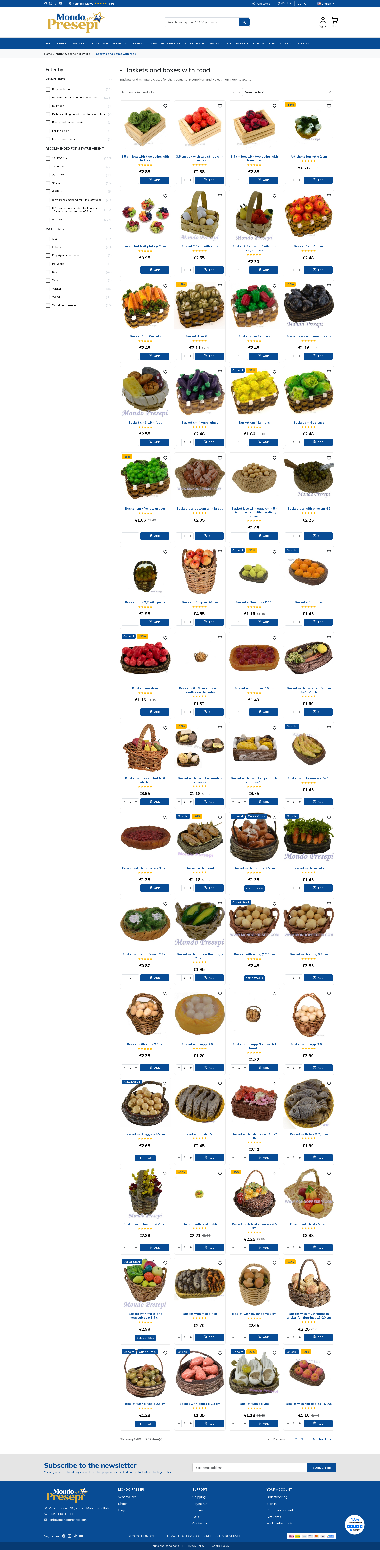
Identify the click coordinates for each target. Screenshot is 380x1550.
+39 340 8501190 (64, 1514)
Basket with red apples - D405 (309, 1404)
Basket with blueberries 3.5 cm (145, 868)
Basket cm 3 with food (145, 422)
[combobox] (207, 22)
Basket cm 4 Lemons (254, 422)
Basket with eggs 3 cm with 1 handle (254, 1046)
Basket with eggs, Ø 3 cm (309, 954)
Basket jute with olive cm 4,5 (308, 508)
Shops (122, 1504)
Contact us (200, 1523)
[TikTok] (55, 3)
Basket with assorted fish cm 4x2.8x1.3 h (309, 690)
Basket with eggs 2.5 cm (145, 1044)
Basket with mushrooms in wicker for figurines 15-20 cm (309, 1315)
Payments (199, 1504)
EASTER (213, 43)
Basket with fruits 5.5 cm (309, 1224)
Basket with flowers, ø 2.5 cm (145, 1224)
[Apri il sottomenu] (144, 43)
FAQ (195, 1517)
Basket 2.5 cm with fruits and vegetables (254, 248)
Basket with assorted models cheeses (200, 780)
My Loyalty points (280, 1523)
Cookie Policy (220, 1546)
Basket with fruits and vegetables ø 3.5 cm (145, 1315)
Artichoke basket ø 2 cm (309, 156)
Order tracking (277, 1497)
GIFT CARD (304, 43)
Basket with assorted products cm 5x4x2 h (254, 780)
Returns (198, 1510)
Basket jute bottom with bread (199, 508)
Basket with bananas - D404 (308, 778)
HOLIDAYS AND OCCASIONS (181, 43)
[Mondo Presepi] (67, 1496)
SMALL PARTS (278, 43)
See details (254, 888)
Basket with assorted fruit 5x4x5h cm (145, 780)
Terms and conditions (165, 1546)
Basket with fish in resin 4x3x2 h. (254, 1136)
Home (49, 43)
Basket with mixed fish (200, 1314)
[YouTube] (60, 3)
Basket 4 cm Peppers (254, 336)
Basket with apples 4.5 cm (254, 688)
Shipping (199, 1497)
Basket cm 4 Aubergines (200, 422)
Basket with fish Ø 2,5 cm (309, 1134)
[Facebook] (45, 3)
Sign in (272, 1504)
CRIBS (152, 43)
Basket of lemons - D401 (254, 602)
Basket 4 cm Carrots (145, 336)
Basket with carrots (309, 868)
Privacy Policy (195, 1546)
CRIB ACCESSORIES (71, 43)
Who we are (127, 1497)
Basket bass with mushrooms (309, 336)
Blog (121, 1510)
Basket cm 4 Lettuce (308, 422)
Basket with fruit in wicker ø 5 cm (254, 1226)
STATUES (98, 43)
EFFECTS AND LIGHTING (244, 43)
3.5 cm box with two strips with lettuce (145, 158)
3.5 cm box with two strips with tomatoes (254, 158)
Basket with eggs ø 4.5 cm (145, 1134)
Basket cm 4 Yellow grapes (145, 508)
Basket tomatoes (145, 688)
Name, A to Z (254, 92)
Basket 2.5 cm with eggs (199, 246)
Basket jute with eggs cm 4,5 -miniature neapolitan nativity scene (254, 512)
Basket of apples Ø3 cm (200, 602)
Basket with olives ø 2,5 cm (145, 1404)
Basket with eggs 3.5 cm (309, 1044)
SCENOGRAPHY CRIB (127, 43)
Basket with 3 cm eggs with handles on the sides (200, 690)
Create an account (280, 1510)
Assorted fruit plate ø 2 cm (145, 246)
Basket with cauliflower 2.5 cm (145, 954)
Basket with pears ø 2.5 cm (200, 1404)
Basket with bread (200, 868)
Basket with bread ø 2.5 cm (254, 868)
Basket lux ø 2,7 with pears (145, 602)
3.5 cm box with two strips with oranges (199, 158)
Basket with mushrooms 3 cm (254, 1314)
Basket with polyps (254, 1404)
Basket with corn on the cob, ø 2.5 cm (200, 956)
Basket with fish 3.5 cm (199, 1134)
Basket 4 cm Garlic (200, 336)
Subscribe (322, 1468)
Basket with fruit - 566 (200, 1224)
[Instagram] (50, 3)
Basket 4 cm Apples (309, 246)
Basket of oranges (309, 602)
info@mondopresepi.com (68, 1520)
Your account (279, 1489)
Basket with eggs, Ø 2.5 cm (254, 954)
